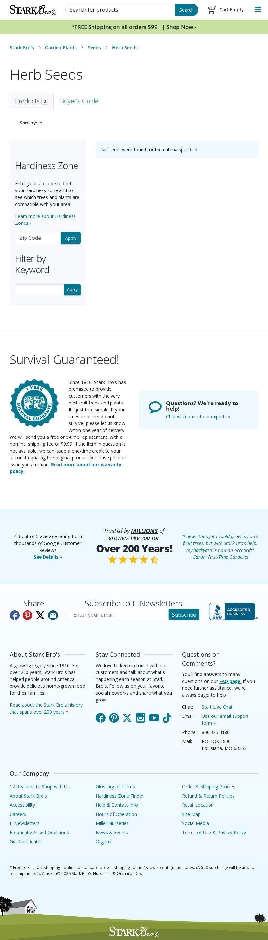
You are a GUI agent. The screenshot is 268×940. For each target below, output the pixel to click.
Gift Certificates (26, 841)
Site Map (191, 814)
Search (186, 10)
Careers (18, 814)
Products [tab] (30, 100)
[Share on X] (40, 615)
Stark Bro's (22, 47)
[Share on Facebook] (15, 615)
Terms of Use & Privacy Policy (214, 832)
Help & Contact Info (117, 805)
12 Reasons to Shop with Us (40, 786)
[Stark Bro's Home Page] (32, 10)
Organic (104, 841)
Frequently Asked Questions (39, 832)
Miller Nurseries (112, 823)
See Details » (48, 557)
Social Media (195, 823)
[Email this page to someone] (53, 615)
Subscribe (184, 614)
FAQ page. (230, 681)
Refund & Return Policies (208, 796)
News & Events (112, 832)
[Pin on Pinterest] (27, 615)
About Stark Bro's (28, 796)
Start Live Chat (217, 707)
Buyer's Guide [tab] (79, 100)
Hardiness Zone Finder (119, 796)
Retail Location (198, 805)
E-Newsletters (25, 823)
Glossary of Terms (115, 786)
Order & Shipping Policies (208, 786)
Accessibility (22, 805)
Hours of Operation (116, 814)
